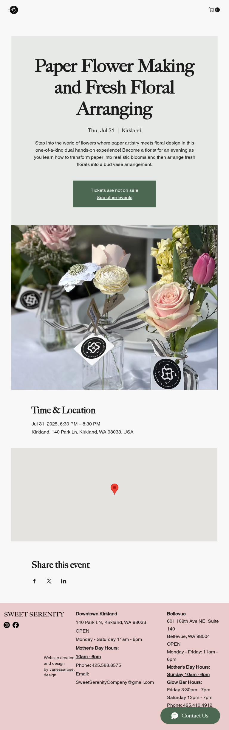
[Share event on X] (49, 581)
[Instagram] (7, 625)
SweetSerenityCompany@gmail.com (115, 682)
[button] (215, 9)
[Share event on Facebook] (34, 581)
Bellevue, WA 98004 (188, 636)
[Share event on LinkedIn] (63, 581)
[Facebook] (16, 625)
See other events (114, 197)
